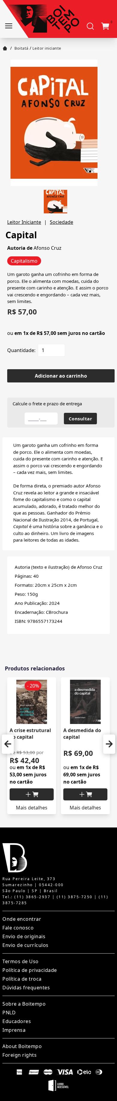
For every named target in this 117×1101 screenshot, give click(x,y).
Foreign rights (19, 1055)
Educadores (16, 1021)
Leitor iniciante (46, 48)
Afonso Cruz (48, 248)
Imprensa (14, 1030)
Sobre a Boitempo (24, 1003)
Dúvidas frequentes (26, 987)
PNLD (9, 1012)
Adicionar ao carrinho (61, 376)
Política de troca (22, 979)
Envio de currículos (25, 945)
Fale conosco (18, 927)
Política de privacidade (29, 970)
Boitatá (21, 48)
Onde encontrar (21, 919)
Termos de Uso (20, 961)
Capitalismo (24, 261)
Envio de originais (23, 936)
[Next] (109, 744)
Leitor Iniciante (24, 222)
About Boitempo (22, 1046)
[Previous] (8, 744)
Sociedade (61, 222)
